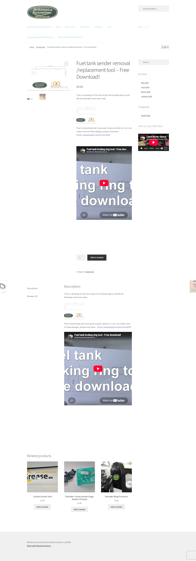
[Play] (141, 148)
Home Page (145, 115)
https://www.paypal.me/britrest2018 (93, 135)
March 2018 (145, 92)
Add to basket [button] (42, 507)
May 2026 (145, 83)
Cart (109, 26)
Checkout (98, 26)
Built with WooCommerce (39, 545)
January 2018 (146, 96)
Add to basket (96, 257)
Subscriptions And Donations (40, 37)
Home (32, 47)
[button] (66, 64)
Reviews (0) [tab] (32, 296)
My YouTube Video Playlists (70, 37)
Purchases (84, 26)
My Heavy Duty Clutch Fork (39, 26)
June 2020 (145, 87)
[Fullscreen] (166, 148)
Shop (58, 26)
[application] (153, 142)
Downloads (40, 47)
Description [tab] (32, 288)
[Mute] (162, 148)
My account (70, 26)
